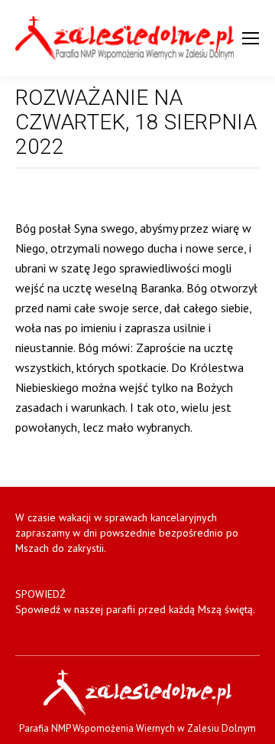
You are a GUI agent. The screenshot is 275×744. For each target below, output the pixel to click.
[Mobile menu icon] (250, 38)
